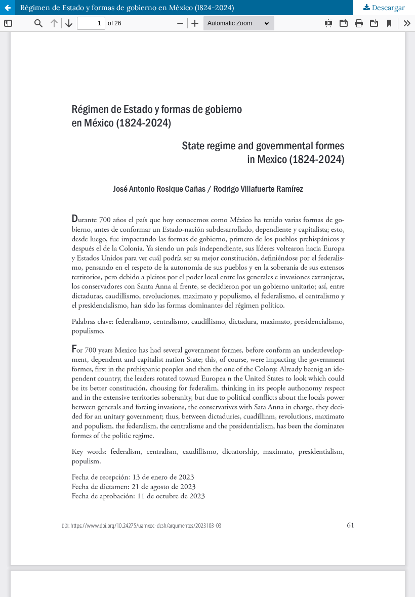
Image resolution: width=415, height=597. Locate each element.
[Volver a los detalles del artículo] (7, 7)
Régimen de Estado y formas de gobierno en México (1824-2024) (127, 7)
